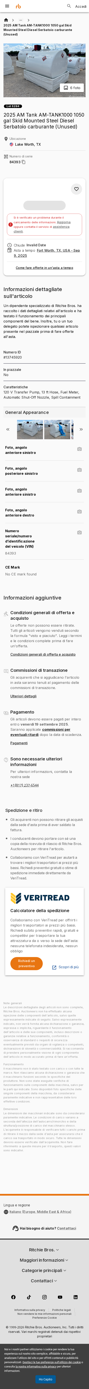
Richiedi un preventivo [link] (26, 963)
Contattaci (66, 1228)
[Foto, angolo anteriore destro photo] (79, 511)
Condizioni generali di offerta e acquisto (43, 654)
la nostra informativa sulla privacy (36, 1366)
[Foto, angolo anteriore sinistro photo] (79, 449)
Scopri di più (69, 967)
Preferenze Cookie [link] (44, 1318)
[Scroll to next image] (81, 429)
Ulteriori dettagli (23, 696)
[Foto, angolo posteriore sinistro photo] (79, 470)
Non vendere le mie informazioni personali (44, 1314)
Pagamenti (19, 743)
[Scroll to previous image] (7, 429)
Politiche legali (61, 1310)
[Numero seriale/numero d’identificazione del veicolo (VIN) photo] (79, 532)
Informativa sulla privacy (29, 1310)
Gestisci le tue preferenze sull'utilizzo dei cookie (51, 1362)
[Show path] (20, 20)
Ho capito (45, 1379)
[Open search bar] (69, 6)
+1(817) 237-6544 (24, 785)
